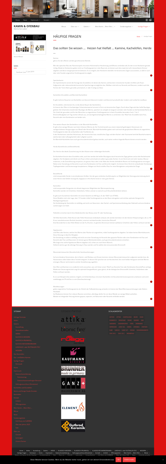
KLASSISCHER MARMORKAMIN (26, 344)
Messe (63, 26)
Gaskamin (113, 323)
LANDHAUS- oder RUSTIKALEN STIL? (28, 347)
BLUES (135, 317)
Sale (17, 428)
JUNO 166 (122, 327)
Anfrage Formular (20, 317)
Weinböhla (130, 333)
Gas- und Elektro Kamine (22, 357)
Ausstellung (19, 327)
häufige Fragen (143, 26)
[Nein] (163, 459)
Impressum (34, 20)
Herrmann (139, 323)
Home (18, 20)
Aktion (112, 317)
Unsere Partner (21, 441)
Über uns (74, 26)
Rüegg (132, 330)
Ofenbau (136, 327)
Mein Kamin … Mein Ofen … (104, 26)
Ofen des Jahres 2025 (23, 424)
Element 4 (113, 320)
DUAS (141, 317)
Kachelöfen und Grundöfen (23, 388)
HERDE (18, 334)
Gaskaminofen (123, 323)
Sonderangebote (125, 26)
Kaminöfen (17, 394)
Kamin (129, 327)
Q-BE (111, 330)
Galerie (86, 26)
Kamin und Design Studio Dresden (25, 391)
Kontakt (46, 20)
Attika (16, 320)
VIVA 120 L (121, 333)
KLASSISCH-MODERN (23, 337)
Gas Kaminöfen (19, 354)
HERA (131, 323)
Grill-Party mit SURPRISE (24, 421)
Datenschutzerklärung (23, 374)
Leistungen (19, 438)
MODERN (19, 350)
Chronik (18, 435)
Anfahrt (18, 401)
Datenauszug (21, 377)
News (25, 20)
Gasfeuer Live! (21, 72)
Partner (144, 327)
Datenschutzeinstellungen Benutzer (29, 380)
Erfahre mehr (129, 460)
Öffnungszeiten (21, 404)
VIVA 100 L (113, 333)
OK (118, 460)
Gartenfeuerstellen (22, 330)
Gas (142, 320)
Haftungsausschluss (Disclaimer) (27, 384)
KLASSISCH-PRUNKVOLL (24, 340)
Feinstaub (19, 364)
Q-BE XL (117, 330)
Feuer (129, 320)
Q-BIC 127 (125, 330)
